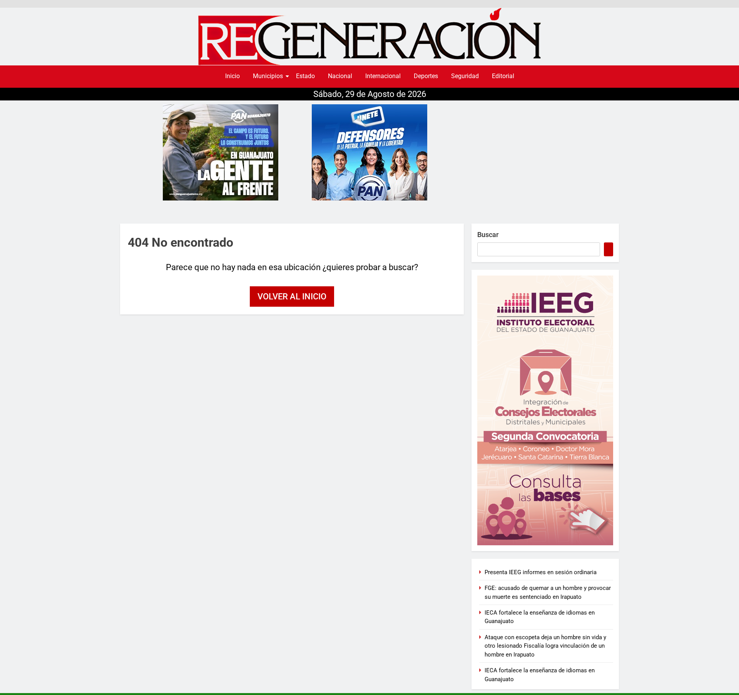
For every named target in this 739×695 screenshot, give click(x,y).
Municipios (268, 76)
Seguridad (465, 76)
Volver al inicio (291, 296)
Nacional (340, 76)
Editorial (503, 76)
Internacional (383, 76)
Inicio (232, 76)
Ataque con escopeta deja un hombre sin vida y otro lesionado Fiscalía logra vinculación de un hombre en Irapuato (545, 646)
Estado (305, 76)
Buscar (487, 235)
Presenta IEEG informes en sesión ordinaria (541, 572)
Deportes (426, 76)
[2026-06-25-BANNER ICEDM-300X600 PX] (545, 410)
